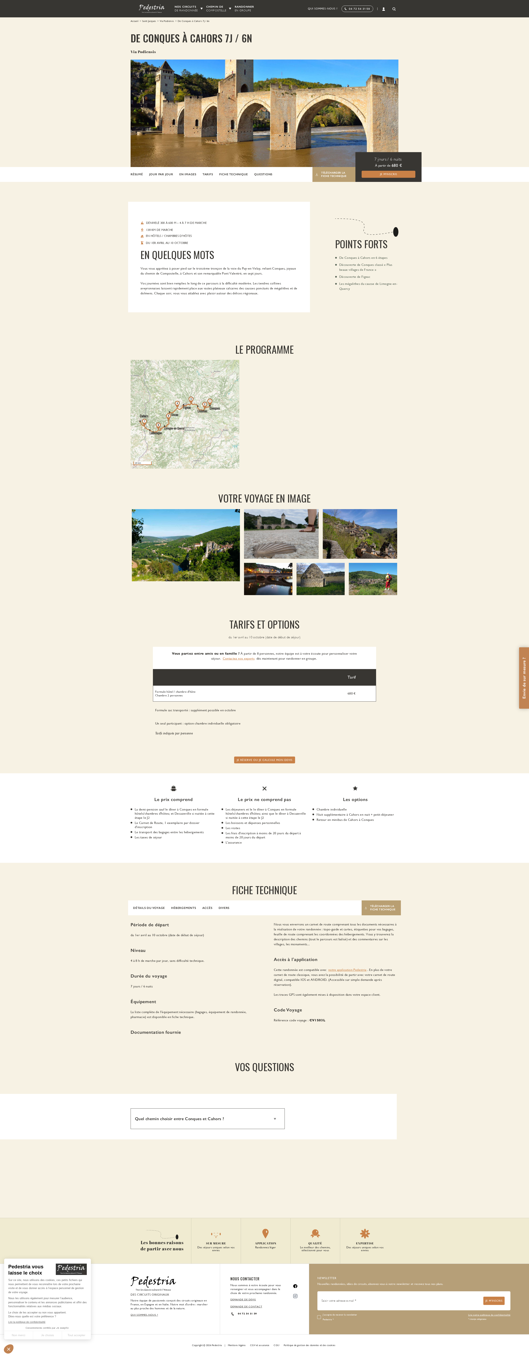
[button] (149, 908)
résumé (137, 174)
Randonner (244, 8)
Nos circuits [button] (186, 8)
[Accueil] (149, 9)
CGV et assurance (259, 1345)
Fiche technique (233, 174)
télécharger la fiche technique (333, 174)
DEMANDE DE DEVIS (243, 1299)
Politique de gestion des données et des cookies (309, 1345)
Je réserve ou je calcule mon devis (264, 760)
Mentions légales (237, 1345)
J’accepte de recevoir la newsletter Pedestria (340, 1317)
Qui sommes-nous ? (322, 8)
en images (187, 174)
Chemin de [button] (216, 8)
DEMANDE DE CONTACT (246, 1306)
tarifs (208, 174)
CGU (276, 1345)
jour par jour (161, 174)
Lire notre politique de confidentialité (489, 1315)
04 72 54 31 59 (359, 8)
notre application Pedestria (347, 970)
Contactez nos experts (239, 658)
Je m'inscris (388, 174)
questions (263, 174)
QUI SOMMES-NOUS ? (144, 1314)
